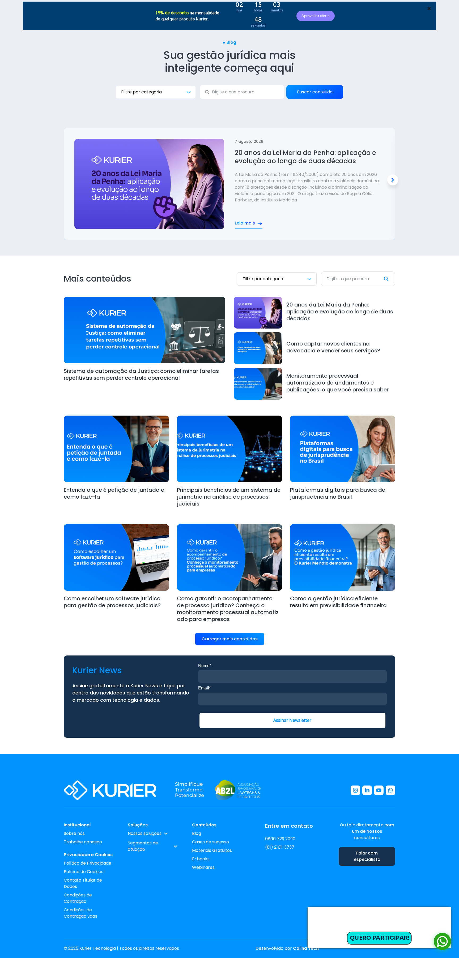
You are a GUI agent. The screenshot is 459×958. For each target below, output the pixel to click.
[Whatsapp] (390, 790)
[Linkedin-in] (367, 790)
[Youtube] (379, 790)
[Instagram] (355, 790)
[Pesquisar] (389, 278)
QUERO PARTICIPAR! (379, 937)
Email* (204, 688)
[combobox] (242, 92)
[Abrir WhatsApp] (442, 941)
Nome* (204, 665)
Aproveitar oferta (315, 16)
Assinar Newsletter (292, 720)
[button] (392, 180)
